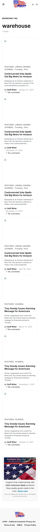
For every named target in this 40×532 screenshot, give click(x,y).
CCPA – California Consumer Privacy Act (18, 522)
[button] (3, 4)
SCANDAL (9, 69)
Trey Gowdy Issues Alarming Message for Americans (19, 310)
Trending (18, 69)
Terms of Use (9, 525)
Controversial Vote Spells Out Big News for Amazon (18, 75)
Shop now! (23, 491)
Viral (26, 69)
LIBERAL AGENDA (23, 67)
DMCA (19, 525)
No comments (14, 92)
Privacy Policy (30, 525)
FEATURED (9, 67)
